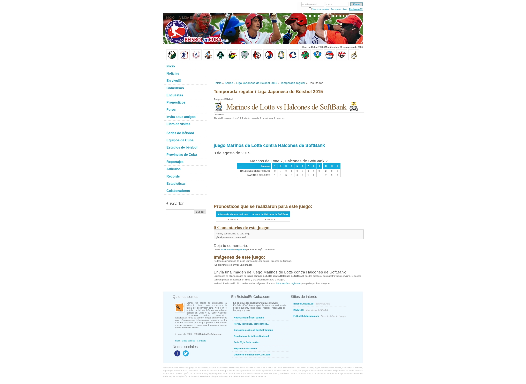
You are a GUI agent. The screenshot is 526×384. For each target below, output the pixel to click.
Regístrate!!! (356, 9)
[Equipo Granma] (329, 59)
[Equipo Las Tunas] (305, 59)
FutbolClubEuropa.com (319, 315)
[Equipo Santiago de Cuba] (341, 59)
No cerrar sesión (320, 9)
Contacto (201, 340)
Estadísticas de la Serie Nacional (251, 336)
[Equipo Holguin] (317, 59)
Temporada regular (292, 82)
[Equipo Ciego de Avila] (281, 59)
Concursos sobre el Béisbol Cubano (253, 330)
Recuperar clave (339, 9)
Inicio (218, 82)
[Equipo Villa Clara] (256, 59)
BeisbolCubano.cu (311, 303)
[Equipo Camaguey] (293, 59)
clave (329, 4)
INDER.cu (310, 309)
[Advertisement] (288, 70)
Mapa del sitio (188, 340)
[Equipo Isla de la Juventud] (220, 59)
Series (229, 82)
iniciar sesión (227, 249)
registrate (241, 249)
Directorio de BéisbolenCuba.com (252, 354)
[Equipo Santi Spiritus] (269, 59)
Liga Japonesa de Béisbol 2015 (256, 82)
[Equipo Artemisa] (196, 59)
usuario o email (308, 4)
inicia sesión (282, 283)
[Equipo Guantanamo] (353, 59)
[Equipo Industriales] (184, 59)
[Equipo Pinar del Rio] (172, 59)
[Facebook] (177, 356)
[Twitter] (185, 356)
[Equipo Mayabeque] (208, 59)
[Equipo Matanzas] (232, 59)
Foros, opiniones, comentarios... (251, 324)
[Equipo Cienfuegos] (244, 59)
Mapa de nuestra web (245, 348)
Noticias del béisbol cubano (249, 317)
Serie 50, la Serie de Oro (246, 342)
